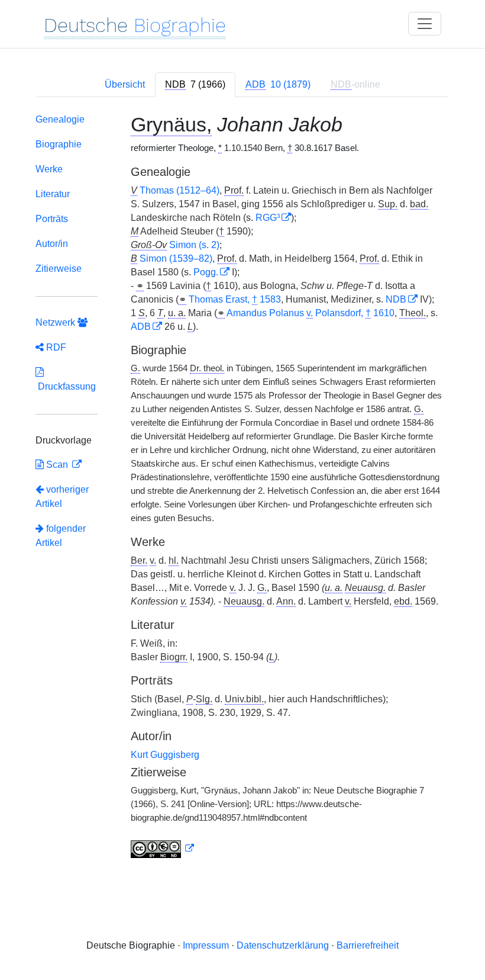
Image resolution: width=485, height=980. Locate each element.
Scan (57, 465)
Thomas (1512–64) (179, 190)
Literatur (52, 194)
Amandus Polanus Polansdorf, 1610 (311, 313)
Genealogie (60, 119)
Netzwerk (56, 322)
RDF (55, 347)
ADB (141, 327)
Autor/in (51, 244)
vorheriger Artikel (62, 496)
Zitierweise (58, 269)
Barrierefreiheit (368, 945)
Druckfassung (65, 386)
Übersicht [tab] (125, 84)
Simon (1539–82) (176, 258)
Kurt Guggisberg (165, 755)
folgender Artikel (60, 535)
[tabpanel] (242, 488)
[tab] (195, 84)
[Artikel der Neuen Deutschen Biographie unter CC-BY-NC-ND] (163, 848)
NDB (396, 299)
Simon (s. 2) (194, 245)
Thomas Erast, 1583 (235, 299)
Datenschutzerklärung (283, 945)
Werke (49, 169)
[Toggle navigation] (424, 24)
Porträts (51, 219)
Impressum (206, 945)
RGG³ (268, 218)
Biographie (58, 144)
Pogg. (205, 272)
